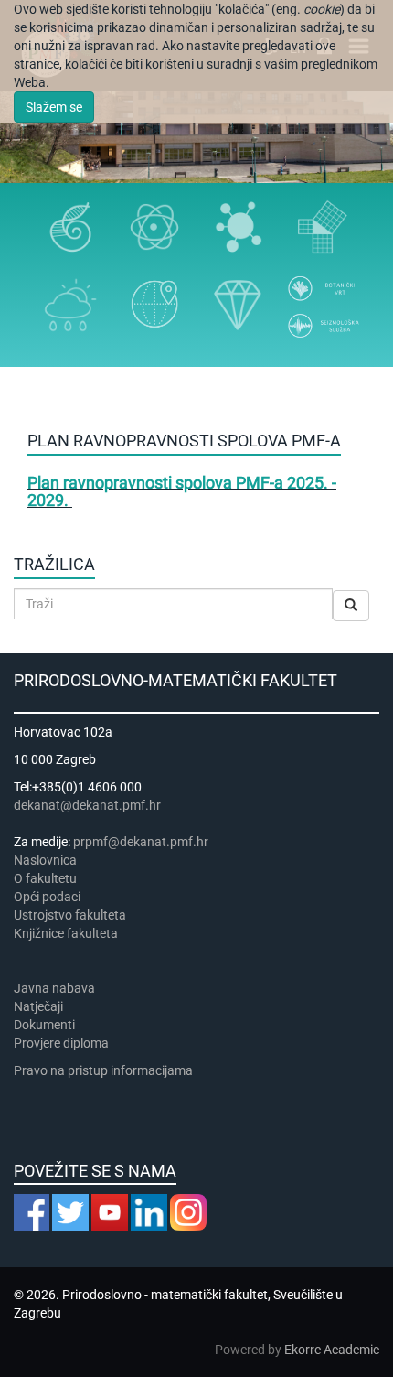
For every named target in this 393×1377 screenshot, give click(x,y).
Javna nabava (54, 988)
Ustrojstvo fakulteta (70, 915)
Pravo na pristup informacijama (106, 1070)
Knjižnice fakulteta (66, 933)
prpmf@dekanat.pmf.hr (140, 841)
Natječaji (38, 1006)
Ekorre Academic (331, 1349)
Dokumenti (44, 1024)
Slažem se (54, 107)
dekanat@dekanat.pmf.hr (87, 805)
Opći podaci (47, 896)
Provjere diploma (61, 1043)
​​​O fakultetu (45, 878)
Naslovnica (45, 860)
